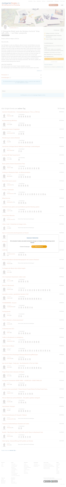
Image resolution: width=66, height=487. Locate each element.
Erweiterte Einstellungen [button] (25, 246)
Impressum (29, 237)
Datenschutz (35, 237)
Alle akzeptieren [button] (39, 246)
